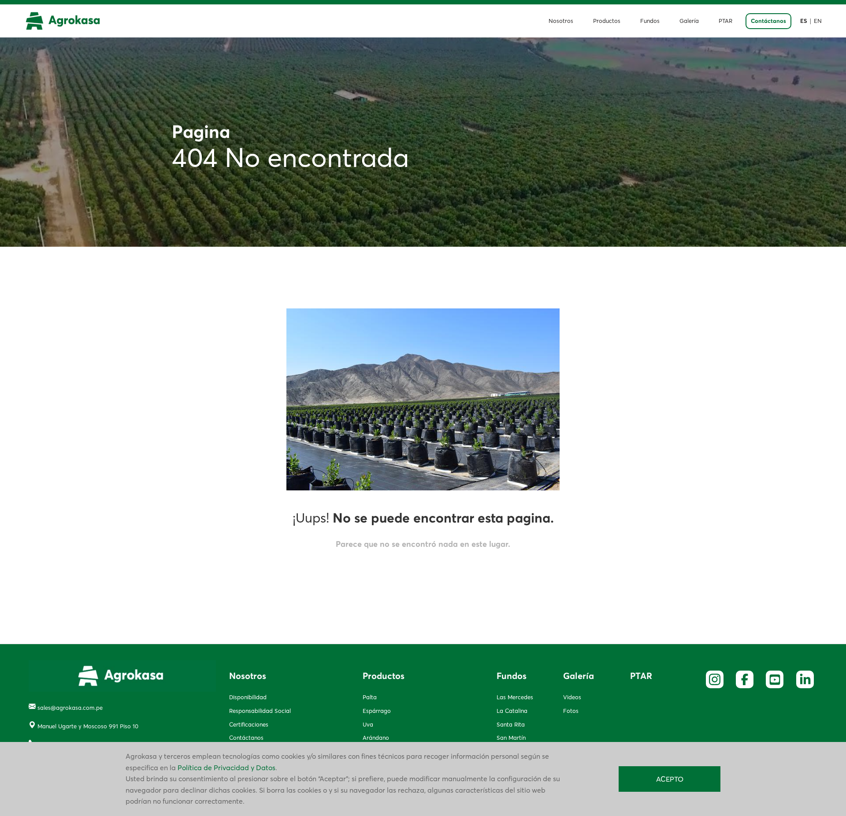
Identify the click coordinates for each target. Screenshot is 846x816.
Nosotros (561, 21)
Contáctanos (768, 21)
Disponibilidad (248, 697)
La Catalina (512, 710)
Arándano (376, 737)
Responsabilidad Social (260, 710)
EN (818, 21)
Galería (689, 21)
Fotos (571, 710)
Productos (606, 21)
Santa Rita (511, 724)
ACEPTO (669, 779)
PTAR (725, 21)
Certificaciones (248, 724)
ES (803, 21)
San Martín (511, 737)
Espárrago (377, 710)
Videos (572, 697)
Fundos (650, 21)
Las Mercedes (515, 697)
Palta (370, 697)
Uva (368, 724)
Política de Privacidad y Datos (226, 767)
